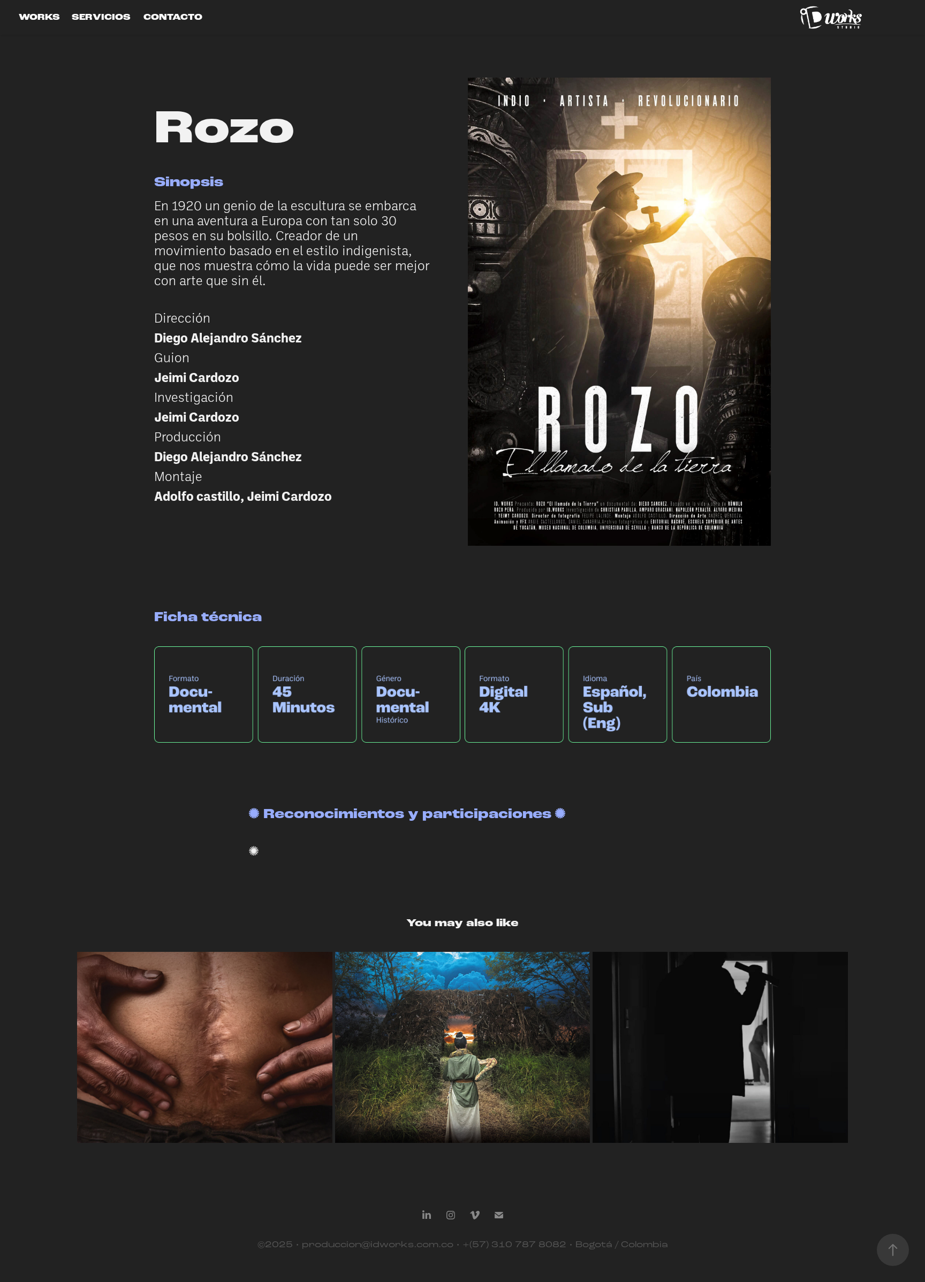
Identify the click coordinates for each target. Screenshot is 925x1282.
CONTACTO (172, 17)
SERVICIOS (101, 17)
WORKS (39, 17)
